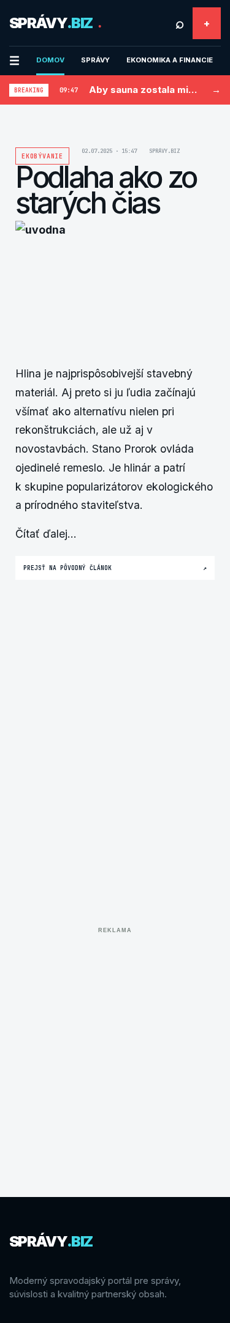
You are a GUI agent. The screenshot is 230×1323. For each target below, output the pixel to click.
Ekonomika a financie (169, 60)
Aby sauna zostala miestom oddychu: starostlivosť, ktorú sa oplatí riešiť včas (145, 89)
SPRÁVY (95, 60)
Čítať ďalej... (46, 533)
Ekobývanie (42, 156)
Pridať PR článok (207, 23)
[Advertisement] (115, 1053)
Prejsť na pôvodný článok (115, 568)
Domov (50, 60)
